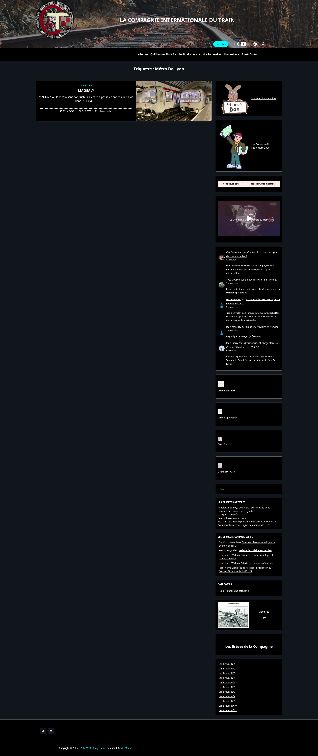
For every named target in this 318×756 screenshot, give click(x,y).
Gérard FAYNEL (69, 111)
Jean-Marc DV (233, 299)
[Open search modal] (263, 44)
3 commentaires (105, 111)
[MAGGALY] (174, 101)
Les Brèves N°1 (227, 663)
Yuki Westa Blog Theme (93, 748)
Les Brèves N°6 (227, 687)
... (95, 101)
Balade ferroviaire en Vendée (261, 279)
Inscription (221, 44)
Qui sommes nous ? (162, 54)
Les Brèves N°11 (228, 710)
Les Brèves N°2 (227, 668)
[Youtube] (244, 44)
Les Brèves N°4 (227, 677)
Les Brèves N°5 (227, 682)
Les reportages (86, 85)
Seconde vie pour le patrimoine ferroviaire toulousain (247, 521)
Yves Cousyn (233, 279)
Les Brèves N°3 (227, 673)
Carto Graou (223, 444)
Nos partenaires (212, 54)
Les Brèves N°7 (227, 691)
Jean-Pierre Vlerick (236, 343)
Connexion (230, 54)
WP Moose (126, 748)
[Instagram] (237, 44)
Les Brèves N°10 (228, 705)
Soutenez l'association (263, 98)
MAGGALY (86, 90)
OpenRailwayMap (226, 471)
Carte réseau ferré (226, 390)
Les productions (188, 54)
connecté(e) (244, 183)
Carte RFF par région (227, 417)
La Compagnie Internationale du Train (177, 20)
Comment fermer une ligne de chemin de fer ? (243, 525)
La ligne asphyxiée (228, 514)
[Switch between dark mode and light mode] (255, 44)
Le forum (142, 54)
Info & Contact (250, 54)
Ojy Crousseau (234, 252)
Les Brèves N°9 (227, 701)
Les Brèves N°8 (227, 696)
